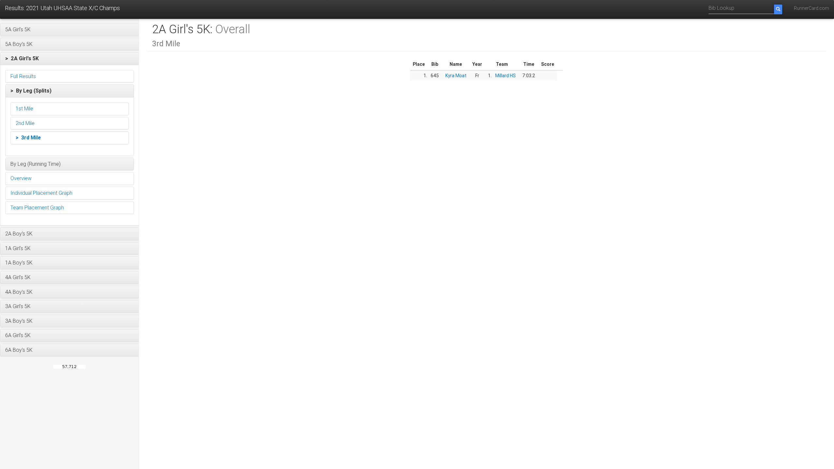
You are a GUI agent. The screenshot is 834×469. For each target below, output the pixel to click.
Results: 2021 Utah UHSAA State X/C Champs (62, 8)
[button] (69, 29)
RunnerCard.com (811, 8)
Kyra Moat (456, 75)
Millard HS (505, 75)
